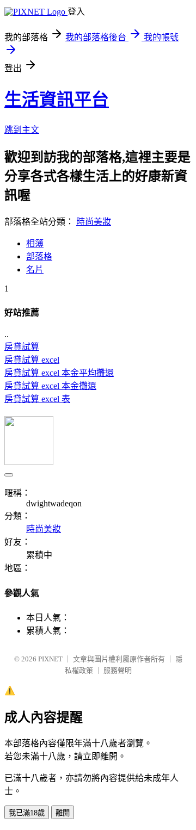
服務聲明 (117, 670)
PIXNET (50, 659)
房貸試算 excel (31, 359)
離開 (63, 813)
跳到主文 (21, 129)
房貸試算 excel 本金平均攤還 (59, 372)
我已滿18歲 (27, 813)
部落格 (39, 256)
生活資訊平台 (56, 99)
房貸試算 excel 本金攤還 (50, 386)
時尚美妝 (93, 221)
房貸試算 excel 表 (37, 399)
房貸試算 (21, 346)
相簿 (35, 243)
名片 (35, 269)
